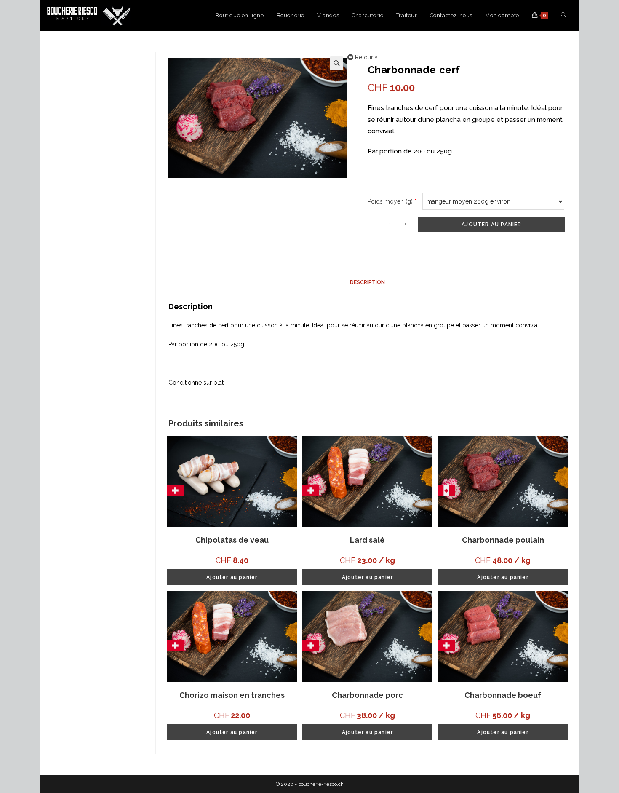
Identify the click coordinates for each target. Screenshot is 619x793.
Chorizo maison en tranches (232, 695)
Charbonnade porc (367, 695)
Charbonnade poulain (503, 540)
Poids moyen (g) (392, 201)
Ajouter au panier (491, 225)
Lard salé (367, 540)
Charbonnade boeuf (502, 695)
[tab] (367, 282)
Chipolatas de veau (232, 540)
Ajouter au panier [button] (231, 577)
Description (367, 282)
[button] (336, 63)
